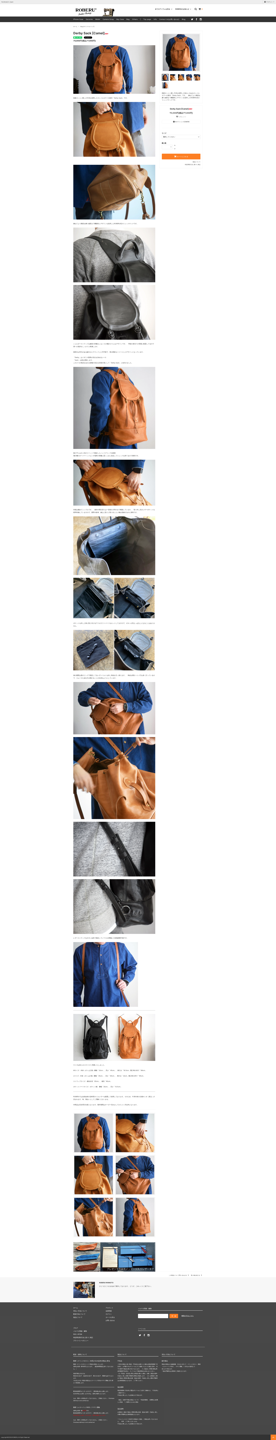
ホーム (75, 26)
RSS (74, 1334)
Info (155, 19)
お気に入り (182, 117)
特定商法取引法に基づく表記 (83, 1337)
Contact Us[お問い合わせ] (169, 19)
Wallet (97, 19)
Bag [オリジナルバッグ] (87, 26)
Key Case (120, 19)
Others (135, 19)
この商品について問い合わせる (178, 1275)
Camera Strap (108, 19)
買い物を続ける (195, 1275)
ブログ (75, 1328)
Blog (183, 19)
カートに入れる (182, 157)
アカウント (269, 2)
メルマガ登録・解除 (80, 1331)
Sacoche (89, 19)
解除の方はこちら (188, 1316)
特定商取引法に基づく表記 (192, 164)
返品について (196, 162)
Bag (128, 19)
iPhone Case (78, 19)
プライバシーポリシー (80, 1340)
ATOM (80, 1334)
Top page (147, 19)
